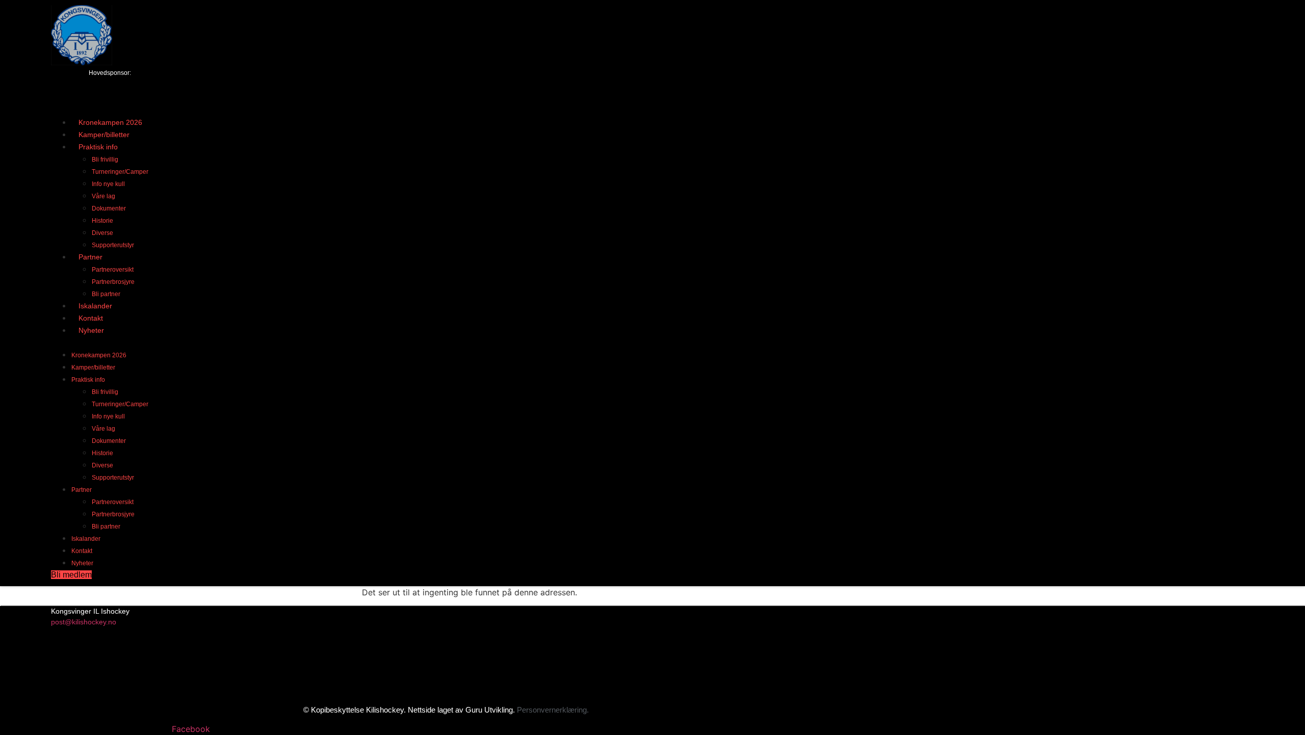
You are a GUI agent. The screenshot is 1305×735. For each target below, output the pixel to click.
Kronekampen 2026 (98, 355)
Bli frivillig (105, 159)
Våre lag (103, 196)
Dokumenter (109, 208)
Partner (90, 257)
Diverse (102, 233)
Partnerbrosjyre (113, 281)
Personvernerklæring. (553, 709)
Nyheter (91, 330)
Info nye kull (108, 184)
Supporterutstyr (113, 477)
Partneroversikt (113, 269)
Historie (102, 220)
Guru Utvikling (489, 709)
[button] (459, 342)
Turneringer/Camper (120, 171)
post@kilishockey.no (83, 622)
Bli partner (106, 526)
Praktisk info (98, 147)
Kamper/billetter (93, 367)
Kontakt (81, 551)
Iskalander (85, 538)
